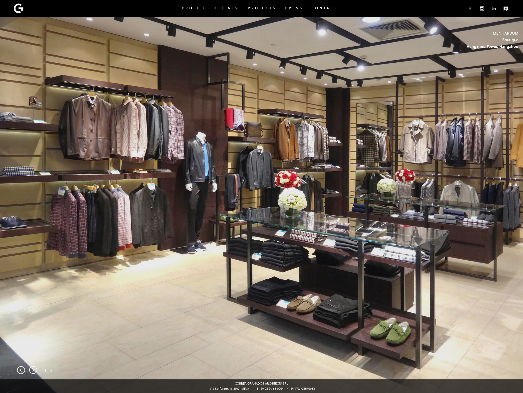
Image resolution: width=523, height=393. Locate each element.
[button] (21, 370)
